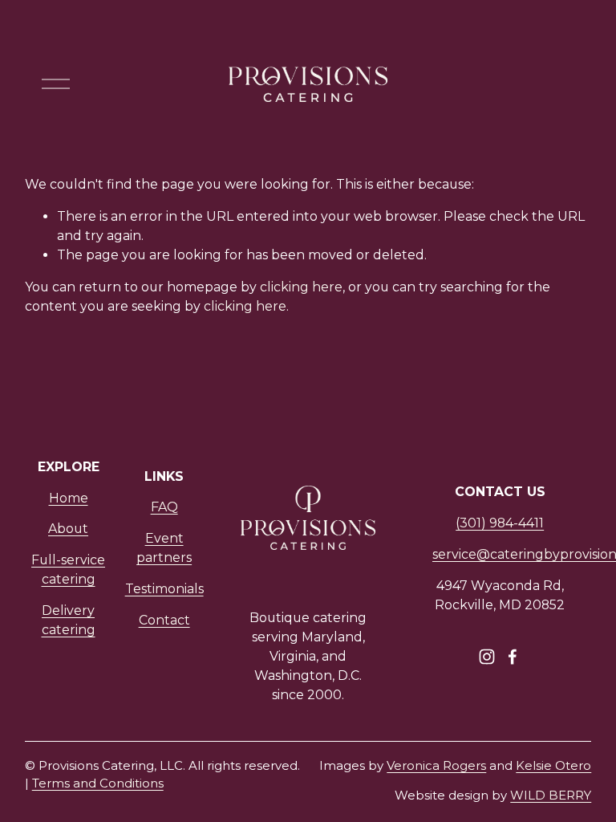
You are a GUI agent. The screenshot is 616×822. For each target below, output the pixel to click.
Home (68, 498)
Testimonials (164, 588)
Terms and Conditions (98, 783)
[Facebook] (513, 657)
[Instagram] (487, 657)
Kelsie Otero (553, 765)
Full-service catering (68, 569)
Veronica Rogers (436, 765)
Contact (164, 620)
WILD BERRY (550, 795)
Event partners (164, 548)
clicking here (301, 287)
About (68, 528)
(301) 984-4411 (500, 523)
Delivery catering (68, 620)
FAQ (164, 507)
